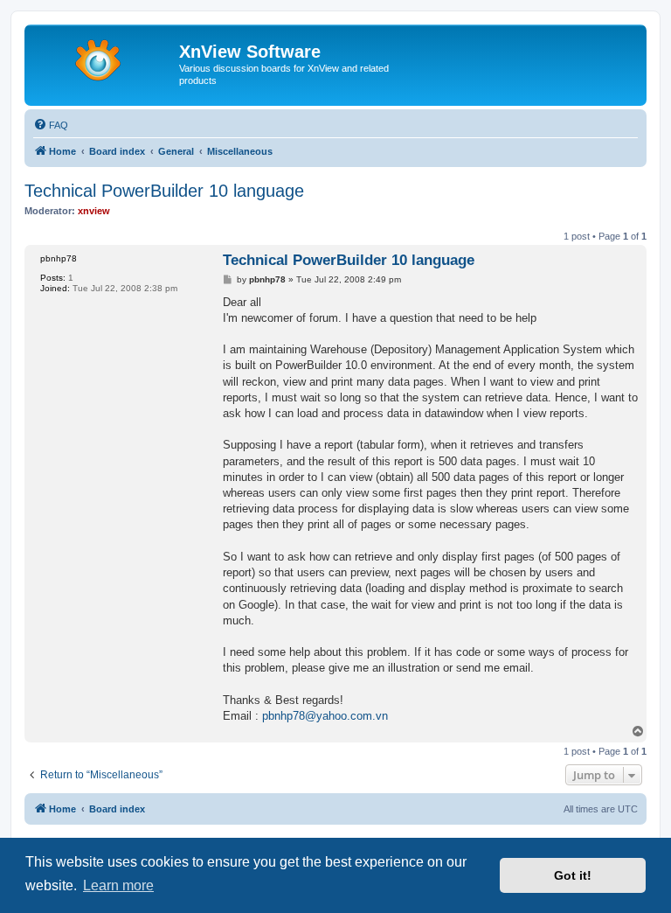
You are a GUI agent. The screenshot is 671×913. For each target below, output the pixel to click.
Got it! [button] (572, 875)
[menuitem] (50, 125)
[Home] (104, 57)
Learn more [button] (118, 885)
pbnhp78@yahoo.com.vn (325, 715)
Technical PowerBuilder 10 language (164, 190)
